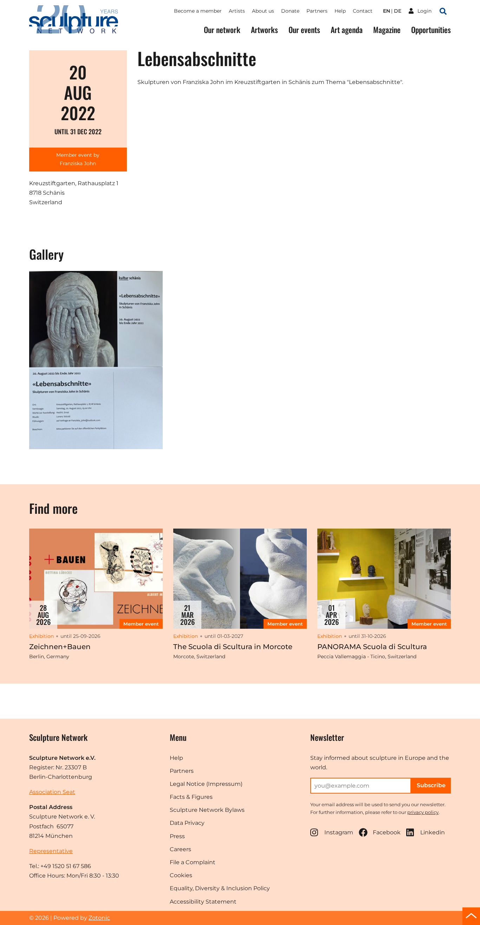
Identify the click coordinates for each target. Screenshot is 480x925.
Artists (237, 11)
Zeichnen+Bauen (60, 646)
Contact (362, 11)
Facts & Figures (191, 797)
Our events (304, 29)
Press (177, 836)
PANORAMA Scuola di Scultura (372, 646)
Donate (290, 11)
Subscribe (431, 785)
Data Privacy (187, 823)
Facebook (387, 832)
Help (340, 11)
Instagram (338, 832)
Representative (51, 851)
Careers (180, 849)
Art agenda (347, 29)
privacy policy (423, 812)
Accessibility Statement (203, 901)
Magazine (387, 29)
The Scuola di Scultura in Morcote (232, 646)
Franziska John (78, 163)
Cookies (181, 875)
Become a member (198, 11)
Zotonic (99, 917)
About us (263, 11)
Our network (222, 29)
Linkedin (432, 832)
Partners (316, 11)
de (397, 11)
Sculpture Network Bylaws (207, 810)
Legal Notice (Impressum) (206, 784)
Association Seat (52, 792)
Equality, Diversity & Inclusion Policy (220, 888)
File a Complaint (192, 862)
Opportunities (431, 29)
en (386, 11)
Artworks (264, 29)
